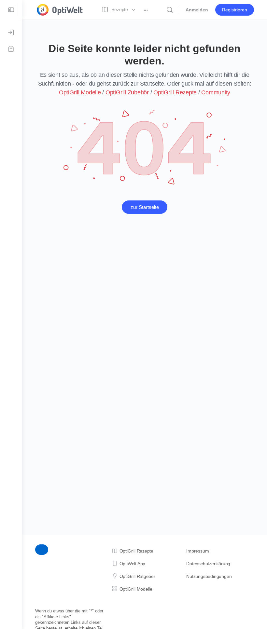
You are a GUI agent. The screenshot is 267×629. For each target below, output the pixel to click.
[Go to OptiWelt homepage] (60, 9)
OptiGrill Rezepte (175, 92)
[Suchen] (169, 10)
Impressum (197, 551)
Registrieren (234, 9)
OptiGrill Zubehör (127, 92)
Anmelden (197, 9)
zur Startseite (145, 207)
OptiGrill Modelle (80, 92)
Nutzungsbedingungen (209, 576)
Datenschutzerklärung (208, 563)
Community (215, 92)
